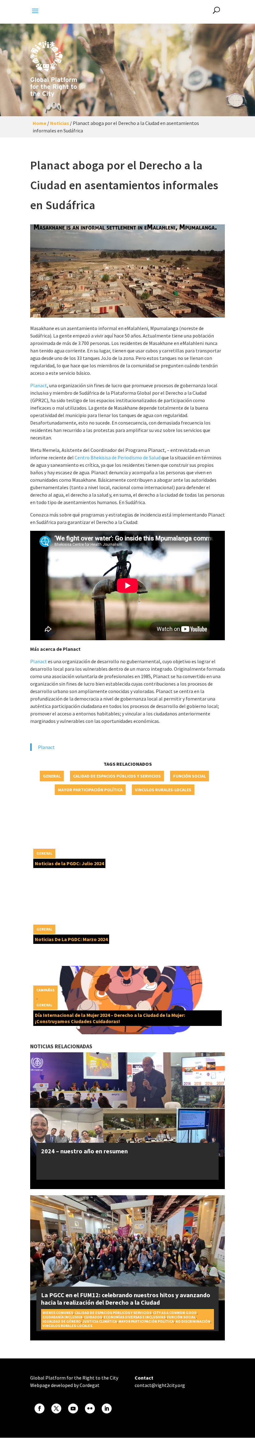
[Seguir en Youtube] (73, 1408)
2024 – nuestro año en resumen (84, 1151)
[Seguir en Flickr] (90, 1408)
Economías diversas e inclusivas (134, 1317)
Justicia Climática (99, 1321)
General (52, 776)
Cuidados (93, 1317)
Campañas (45, 990)
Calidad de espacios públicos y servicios (117, 776)
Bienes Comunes (58, 1312)
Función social (189, 776)
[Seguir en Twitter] (56, 1408)
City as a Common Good (175, 1312)
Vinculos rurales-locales (163, 790)
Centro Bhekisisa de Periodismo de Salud (117, 457)
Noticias (59, 123)
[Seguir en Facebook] (39, 1408)
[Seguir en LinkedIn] (107, 1408)
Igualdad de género (62, 1321)
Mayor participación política (90, 790)
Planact (38, 385)
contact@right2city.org (160, 1385)
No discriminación (192, 1321)
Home (39, 123)
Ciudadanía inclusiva (62, 1317)
